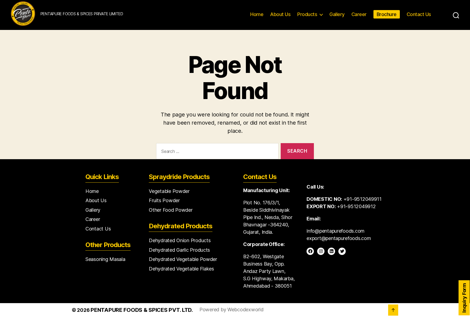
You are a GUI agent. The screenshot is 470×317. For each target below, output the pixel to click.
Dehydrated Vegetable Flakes (181, 269)
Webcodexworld (245, 309)
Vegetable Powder (169, 191)
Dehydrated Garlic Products (179, 250)
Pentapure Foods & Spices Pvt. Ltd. (142, 310)
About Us (280, 14)
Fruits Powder (164, 200)
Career (359, 14)
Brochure (387, 14)
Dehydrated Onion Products (180, 240)
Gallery (337, 14)
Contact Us (419, 14)
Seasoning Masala (105, 259)
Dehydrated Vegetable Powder (183, 259)
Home (256, 14)
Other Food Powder (170, 210)
